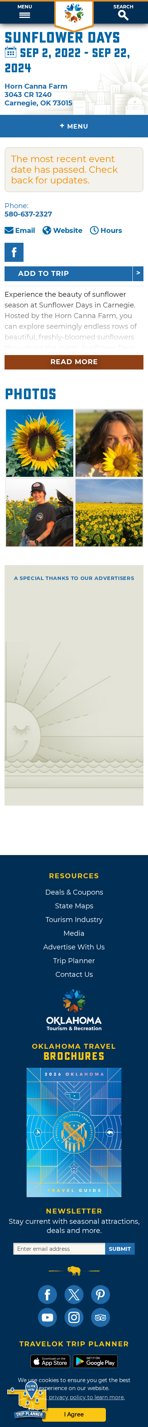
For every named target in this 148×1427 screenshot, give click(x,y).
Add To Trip (43, 273)
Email (25, 230)
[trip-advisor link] (100, 1317)
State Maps (74, 906)
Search (123, 7)
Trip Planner (74, 961)
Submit (120, 1248)
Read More (74, 362)
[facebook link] (47, 1294)
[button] (24, 12)
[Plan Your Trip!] (27, 1400)
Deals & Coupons (74, 892)
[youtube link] (47, 1317)
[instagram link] (74, 1317)
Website (67, 230)
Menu (24, 7)
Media (74, 933)
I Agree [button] (74, 1414)
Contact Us (74, 974)
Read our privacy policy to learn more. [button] (74, 1397)
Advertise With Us (74, 947)
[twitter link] (74, 1294)
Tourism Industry (74, 920)
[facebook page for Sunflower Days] (14, 252)
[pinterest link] (100, 1294)
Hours (111, 230)
